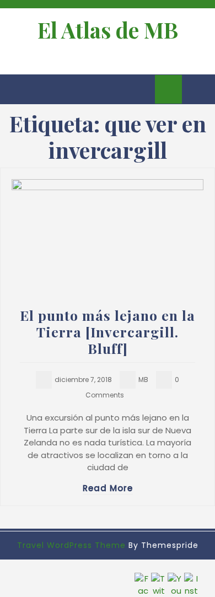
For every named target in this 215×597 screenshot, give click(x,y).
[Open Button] (18, 90)
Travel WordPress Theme (71, 545)
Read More (108, 488)
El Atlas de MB (107, 29)
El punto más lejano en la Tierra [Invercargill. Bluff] (107, 331)
